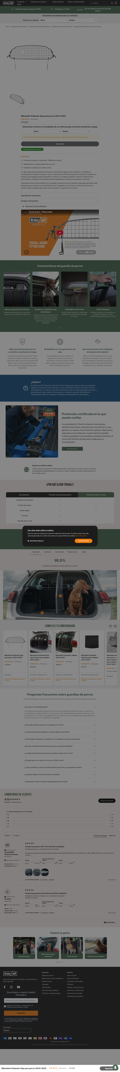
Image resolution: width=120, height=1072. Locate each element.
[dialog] (60, 536)
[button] (36, 541)
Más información (81, 536)
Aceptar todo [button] (83, 541)
